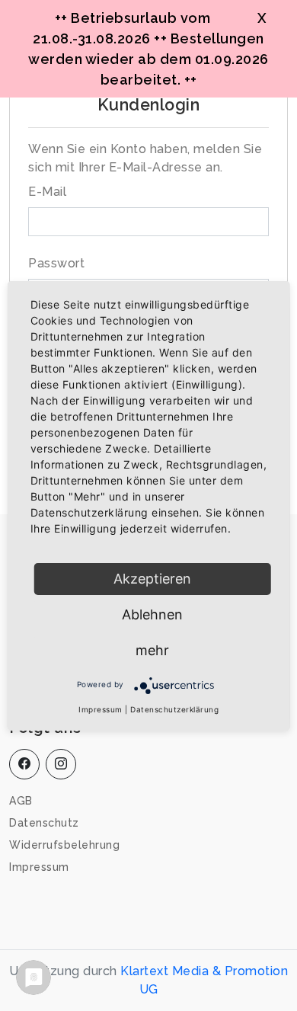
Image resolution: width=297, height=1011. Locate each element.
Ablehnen (152, 614)
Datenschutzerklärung (174, 709)
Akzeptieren (152, 579)
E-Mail (47, 191)
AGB (21, 801)
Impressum (39, 867)
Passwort (56, 263)
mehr (152, 650)
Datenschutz (44, 823)
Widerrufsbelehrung (64, 845)
